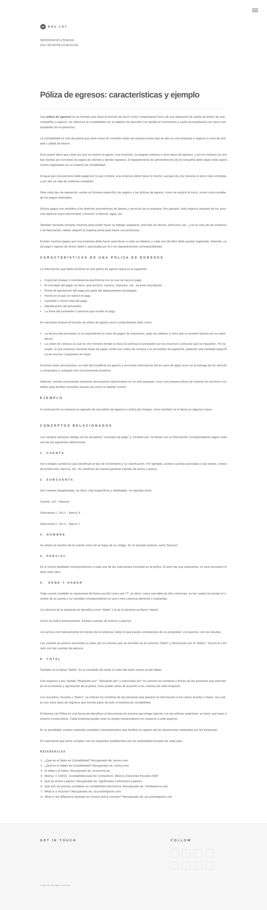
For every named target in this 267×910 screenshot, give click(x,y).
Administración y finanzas (57, 40)
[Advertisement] (133, 68)
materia (91, 230)
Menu (255, 10)
